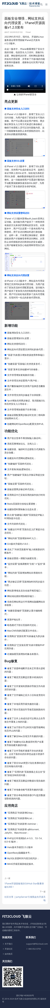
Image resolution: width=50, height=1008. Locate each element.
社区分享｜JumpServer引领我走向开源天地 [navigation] (25, 898)
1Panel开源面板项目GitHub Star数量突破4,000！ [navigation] (24, 885)
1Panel (28, 32)
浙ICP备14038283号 (25, 995)
